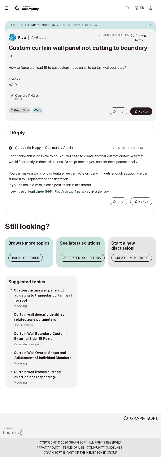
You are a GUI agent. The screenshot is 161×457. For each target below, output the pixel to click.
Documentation (24, 325)
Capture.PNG (25, 95)
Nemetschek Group (101, 452)
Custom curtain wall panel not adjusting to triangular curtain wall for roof (43, 295)
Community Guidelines (104, 447)
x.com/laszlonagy (97, 191)
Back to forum (25, 258)
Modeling (20, 306)
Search (127, 8)
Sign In (152, 8)
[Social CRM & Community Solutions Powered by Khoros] (12, 431)
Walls (37, 110)
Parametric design (26, 344)
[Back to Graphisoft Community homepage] (28, 7)
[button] (114, 111)
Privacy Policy (48, 447)
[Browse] (8, 8)
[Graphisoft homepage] (140, 419)
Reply (143, 111)
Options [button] (150, 25)
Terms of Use (73, 447)
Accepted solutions (82, 258)
